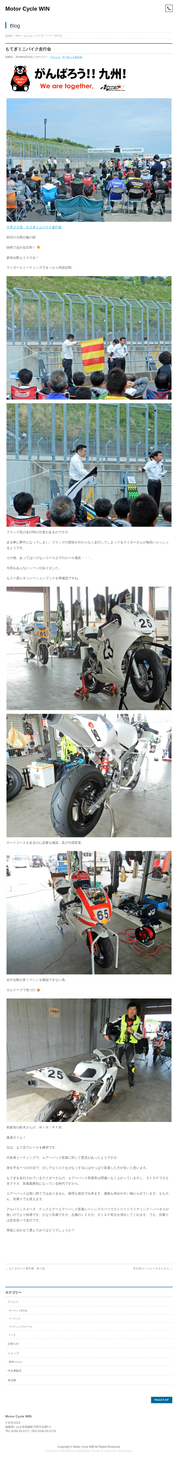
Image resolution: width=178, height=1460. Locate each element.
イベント (28, 35)
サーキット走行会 (72, 56)
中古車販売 (15, 1370)
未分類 (12, 1380)
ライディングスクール (20, 1326)
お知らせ (13, 1343)
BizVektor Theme (89, 1451)
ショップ (13, 1353)
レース (12, 1335)
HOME (8, 35)
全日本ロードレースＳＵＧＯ (153, 1268)
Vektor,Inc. (110, 1451)
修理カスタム (16, 1362)
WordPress (68, 1451)
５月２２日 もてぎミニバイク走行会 (34, 227)
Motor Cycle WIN (27, 9)
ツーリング (14, 1318)
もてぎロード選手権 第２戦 (25, 1268)
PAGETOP (161, 1399)
